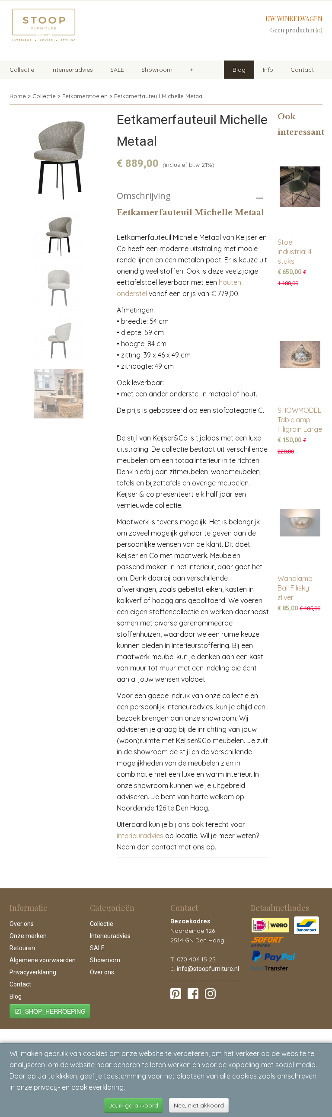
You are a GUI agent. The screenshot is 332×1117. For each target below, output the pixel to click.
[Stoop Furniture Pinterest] (175, 992)
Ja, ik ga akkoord (133, 1105)
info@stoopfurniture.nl (208, 968)
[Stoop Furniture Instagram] (210, 992)
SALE (117, 69)
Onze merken (28, 935)
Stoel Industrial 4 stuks (295, 251)
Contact (302, 69)
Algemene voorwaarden (43, 960)
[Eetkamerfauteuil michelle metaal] (59, 158)
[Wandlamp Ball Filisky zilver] (300, 523)
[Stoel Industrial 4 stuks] (300, 186)
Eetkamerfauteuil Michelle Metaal (159, 96)
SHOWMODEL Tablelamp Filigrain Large (300, 420)
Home (18, 96)
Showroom (156, 69)
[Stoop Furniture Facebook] (193, 992)
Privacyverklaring (33, 972)
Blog (239, 69)
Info (268, 69)
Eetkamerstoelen (85, 96)
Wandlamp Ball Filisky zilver (295, 588)
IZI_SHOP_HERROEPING (50, 1011)
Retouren (22, 948)
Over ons (22, 923)
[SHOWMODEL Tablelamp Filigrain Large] (300, 354)
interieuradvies (140, 835)
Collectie (22, 69)
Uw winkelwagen (293, 19)
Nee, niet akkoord (199, 1105)
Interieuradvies (72, 69)
